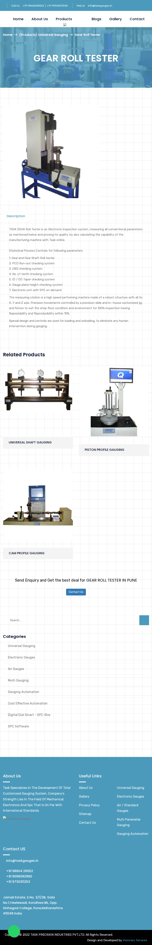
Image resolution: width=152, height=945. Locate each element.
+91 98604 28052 (19, 871)
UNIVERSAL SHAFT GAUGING (30, 442)
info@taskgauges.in (100, 5)
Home (18, 18)
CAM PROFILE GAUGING (27, 553)
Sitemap (85, 814)
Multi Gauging (18, 680)
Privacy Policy (89, 805)
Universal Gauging (21, 646)
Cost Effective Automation (28, 703)
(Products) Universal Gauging (43, 34)
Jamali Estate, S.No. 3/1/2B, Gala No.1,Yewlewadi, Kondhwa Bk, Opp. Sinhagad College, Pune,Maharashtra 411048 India (33, 905)
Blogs (96, 18)
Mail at (81, 5)
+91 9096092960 (57, 5)
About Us (39, 18)
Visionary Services (135, 940)
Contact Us (76, 592)
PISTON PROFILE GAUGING (104, 449)
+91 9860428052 (34, 5)
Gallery (115, 18)
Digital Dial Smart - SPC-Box (29, 715)
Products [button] (64, 18)
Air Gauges (16, 669)
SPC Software (18, 726)
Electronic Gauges (21, 657)
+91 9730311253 (18, 881)
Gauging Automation (23, 692)
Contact (137, 18)
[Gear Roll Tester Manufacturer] (50, 153)
